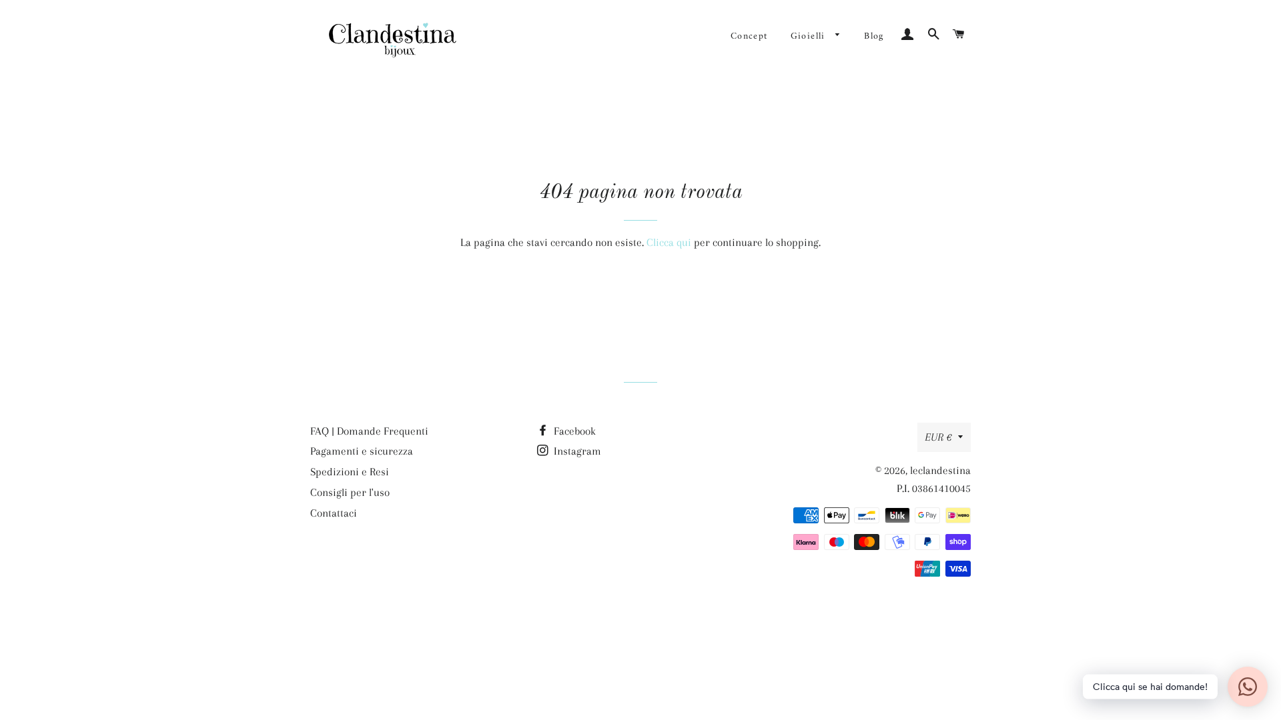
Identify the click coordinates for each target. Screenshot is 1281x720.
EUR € (938, 437)
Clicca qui (669, 242)
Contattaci (333, 513)
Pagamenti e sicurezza (361, 451)
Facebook (573, 431)
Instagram (576, 451)
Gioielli (810, 36)
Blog (874, 36)
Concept (749, 36)
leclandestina (940, 470)
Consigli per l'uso (350, 492)
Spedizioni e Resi (349, 471)
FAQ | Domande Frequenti (369, 431)
